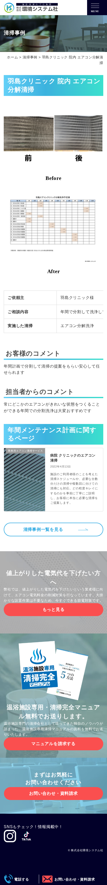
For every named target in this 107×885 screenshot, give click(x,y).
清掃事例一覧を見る (43, 529)
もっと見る (54, 609)
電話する (20, 879)
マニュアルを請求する (53, 743)
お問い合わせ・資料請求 (53, 793)
